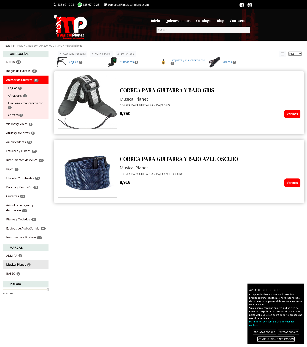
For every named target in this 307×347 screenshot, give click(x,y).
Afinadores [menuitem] (17, 96)
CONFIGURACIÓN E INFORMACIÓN (276, 339)
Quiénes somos (178, 20)
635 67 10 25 (91, 5)
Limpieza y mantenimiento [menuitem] (25, 105)
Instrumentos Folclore (23, 237)
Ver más (292, 114)
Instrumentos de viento (24, 160)
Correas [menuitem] (15, 115)
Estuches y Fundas (21, 151)
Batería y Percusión (21, 187)
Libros (13, 62)
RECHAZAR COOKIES (264, 332)
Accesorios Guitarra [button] (21, 80)
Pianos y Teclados (20, 219)
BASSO (12, 274)
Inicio (155, 20)
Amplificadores (18, 142)
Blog (220, 20)
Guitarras (15, 196)
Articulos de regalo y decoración (19, 207)
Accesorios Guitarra (74, 53)
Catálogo (203, 20)
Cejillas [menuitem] (14, 88)
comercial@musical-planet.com (128, 5)
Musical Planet (17, 264)
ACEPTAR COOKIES (288, 332)
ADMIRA (13, 256)
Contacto (237, 20)
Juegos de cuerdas (21, 71)
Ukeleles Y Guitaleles (22, 178)
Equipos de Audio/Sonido (25, 228)
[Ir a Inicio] (70, 25)
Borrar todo (127, 53)
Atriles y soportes (19, 133)
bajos (11, 169)
